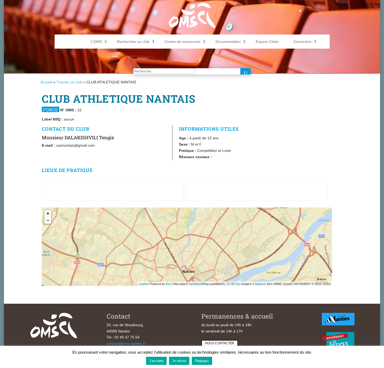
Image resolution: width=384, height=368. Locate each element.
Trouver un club (69, 82)
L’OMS (96, 41)
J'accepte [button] (156, 361)
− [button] (47, 220)
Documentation (228, 41)
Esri (168, 283)
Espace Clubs (267, 41)
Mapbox (260, 283)
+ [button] (47, 213)
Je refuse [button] (179, 361)
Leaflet (143, 283)
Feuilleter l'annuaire (353, 100)
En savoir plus (226, 360)
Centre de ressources (182, 41)
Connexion (302, 41)
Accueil (46, 82)
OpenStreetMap (199, 283)
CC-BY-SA (233, 283)
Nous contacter (219, 343)
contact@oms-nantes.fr (126, 343)
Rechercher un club (133, 41)
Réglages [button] (202, 361)
